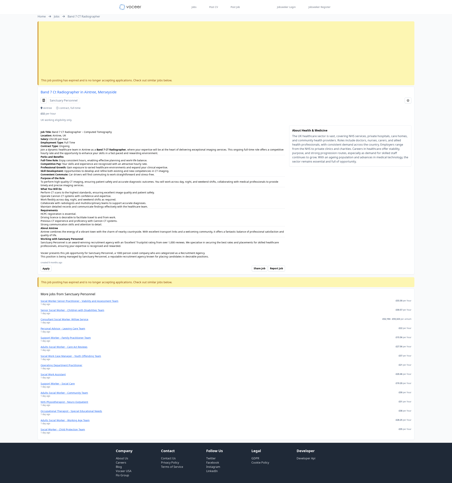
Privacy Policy (170, 462)
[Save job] (408, 100)
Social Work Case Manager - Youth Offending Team (71, 356)
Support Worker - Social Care (58, 383)
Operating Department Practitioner (61, 365)
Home (42, 16)
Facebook (212, 462)
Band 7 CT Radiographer (84, 16)
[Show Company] (44, 100)
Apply (46, 268)
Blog (119, 467)
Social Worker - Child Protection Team (63, 429)
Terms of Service (172, 467)
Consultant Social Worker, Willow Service (64, 319)
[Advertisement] (226, 50)
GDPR (255, 458)
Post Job (235, 7)
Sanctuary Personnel (64, 100)
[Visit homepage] (130, 7)
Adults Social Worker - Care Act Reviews (64, 347)
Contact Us (168, 458)
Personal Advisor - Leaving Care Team (63, 328)
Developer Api (306, 458)
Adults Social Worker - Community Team (64, 392)
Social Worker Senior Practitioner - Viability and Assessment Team (79, 301)
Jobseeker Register (319, 7)
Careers (121, 462)
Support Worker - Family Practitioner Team (66, 337)
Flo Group (122, 475)
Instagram (213, 467)
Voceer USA (123, 471)
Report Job (276, 268)
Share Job (259, 268)
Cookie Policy (260, 462)
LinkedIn (212, 471)
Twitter (211, 458)
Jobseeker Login (286, 7)
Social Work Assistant (53, 374)
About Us (122, 458)
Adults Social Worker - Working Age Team (65, 420)
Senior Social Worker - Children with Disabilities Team (72, 310)
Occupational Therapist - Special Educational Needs (71, 411)
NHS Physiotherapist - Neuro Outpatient (64, 402)
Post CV (213, 7)
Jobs (194, 7)
